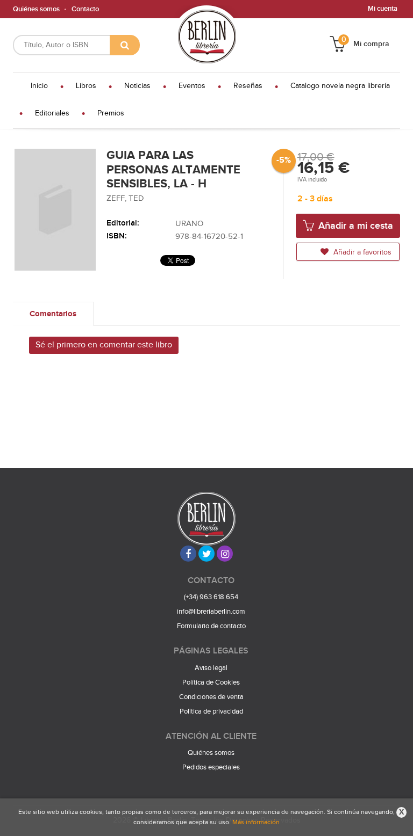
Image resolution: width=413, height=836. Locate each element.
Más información (256, 822)
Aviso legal (211, 668)
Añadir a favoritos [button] (361, 252)
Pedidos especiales (211, 767)
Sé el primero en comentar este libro (103, 345)
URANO (189, 223)
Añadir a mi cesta (354, 225)
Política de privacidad (211, 711)
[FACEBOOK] (188, 554)
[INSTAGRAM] (225, 554)
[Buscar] (125, 45)
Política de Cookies (211, 682)
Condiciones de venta (211, 697)
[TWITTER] (206, 554)
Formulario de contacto (211, 626)
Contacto (85, 9)
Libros (86, 86)
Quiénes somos (36, 9)
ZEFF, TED (125, 198)
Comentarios (53, 314)
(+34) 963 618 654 (211, 597)
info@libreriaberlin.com (211, 611)
